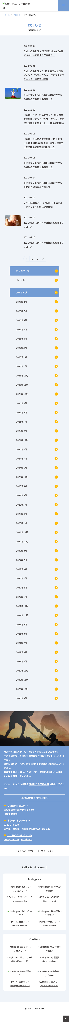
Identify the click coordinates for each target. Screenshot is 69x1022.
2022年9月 (21, 550)
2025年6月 (21, 412)
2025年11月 (22, 384)
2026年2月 (21, 357)
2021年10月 (22, 615)
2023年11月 (22, 477)
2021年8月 (21, 633)
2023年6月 (21, 495)
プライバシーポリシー (25, 850)
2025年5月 (21, 421)
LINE (6, 839)
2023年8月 (21, 486)
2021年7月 (21, 642)
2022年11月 (22, 532)
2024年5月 (21, 458)
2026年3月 (21, 347)
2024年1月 (21, 467)
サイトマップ (47, 850)
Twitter (14, 839)
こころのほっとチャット (19, 835)
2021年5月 (21, 652)
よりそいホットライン (18, 820)
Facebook (26, 839)
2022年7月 (21, 560)
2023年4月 (21, 513)
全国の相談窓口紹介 (17, 805)
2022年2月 (21, 587)
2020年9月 (21, 698)
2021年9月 (21, 624)
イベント (20, 280)
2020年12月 (22, 670)
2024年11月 (22, 440)
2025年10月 (22, 393)
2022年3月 (21, 578)
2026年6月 (21, 320)
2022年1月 (21, 596)
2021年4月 (21, 661)
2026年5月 (21, 329)
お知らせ (17, 15)
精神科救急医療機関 (39, 784)
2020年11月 (22, 679)
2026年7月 (21, 311)
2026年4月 (21, 338)
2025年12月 (22, 375)
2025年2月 (21, 430)
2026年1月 (21, 366)
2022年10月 (22, 541)
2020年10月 (22, 689)
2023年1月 (21, 523)
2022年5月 (21, 569)
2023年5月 (21, 504)
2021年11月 (22, 606)
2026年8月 (21, 301)
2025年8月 (21, 403)
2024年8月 (21, 449)
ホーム (7, 15)
